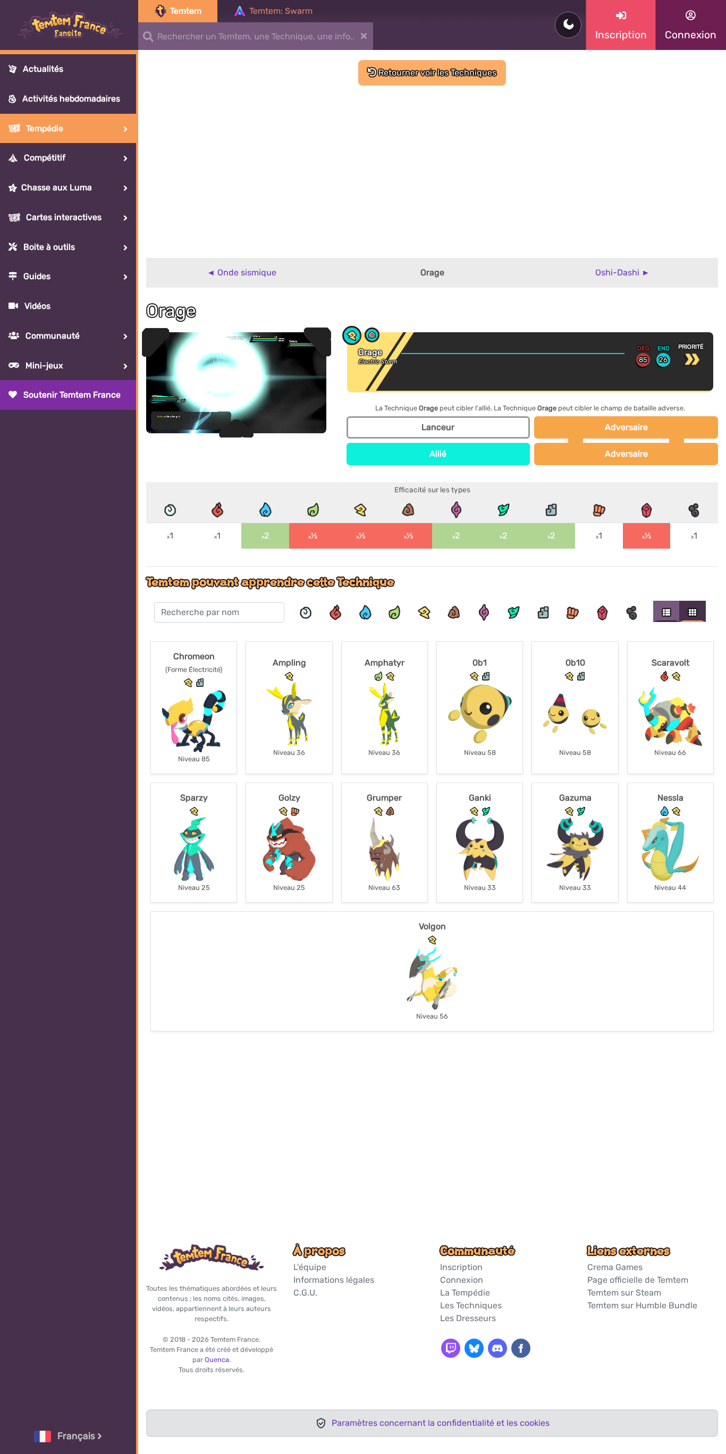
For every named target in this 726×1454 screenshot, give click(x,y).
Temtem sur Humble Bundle (642, 1305)
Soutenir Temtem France (71, 395)
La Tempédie (465, 1293)
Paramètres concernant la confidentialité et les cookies (441, 1423)
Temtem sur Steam (624, 1293)
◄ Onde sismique (241, 272)
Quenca (217, 1360)
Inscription (461, 1267)
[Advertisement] (432, 165)
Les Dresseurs (468, 1318)
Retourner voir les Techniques (436, 73)
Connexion (461, 1280)
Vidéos (36, 306)
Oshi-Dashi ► (622, 272)
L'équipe (309, 1267)
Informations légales (333, 1280)
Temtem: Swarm (281, 11)
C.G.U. (305, 1293)
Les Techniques (471, 1305)
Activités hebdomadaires (70, 99)
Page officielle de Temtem (637, 1280)
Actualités (42, 69)
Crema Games (615, 1267)
